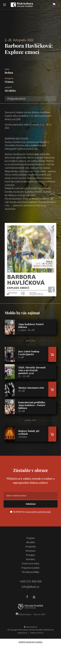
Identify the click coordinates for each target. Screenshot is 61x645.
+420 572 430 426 (30, 581)
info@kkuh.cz (30, 587)
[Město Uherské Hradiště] (30, 606)
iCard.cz (40, 632)
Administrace (31, 627)
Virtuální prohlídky (30, 571)
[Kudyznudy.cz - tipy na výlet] (30, 614)
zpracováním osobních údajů (38, 511)
